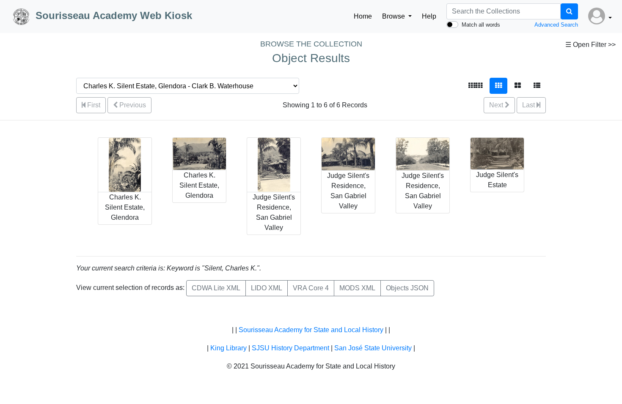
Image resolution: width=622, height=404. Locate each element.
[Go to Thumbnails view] (498, 86)
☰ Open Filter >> (590, 44)
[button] (600, 16)
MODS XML (357, 288)
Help (429, 16)
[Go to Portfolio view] (517, 86)
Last (529, 105)
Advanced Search (556, 25)
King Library (228, 348)
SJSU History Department (290, 348)
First (92, 105)
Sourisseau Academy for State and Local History (311, 329)
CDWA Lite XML (216, 288)
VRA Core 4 (311, 288)
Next (497, 105)
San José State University (373, 348)
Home (363, 16)
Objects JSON (407, 288)
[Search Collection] (569, 11)
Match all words (481, 25)
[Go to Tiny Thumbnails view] (475, 86)
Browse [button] (394, 16)
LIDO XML (266, 288)
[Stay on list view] (537, 86)
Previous (132, 105)
